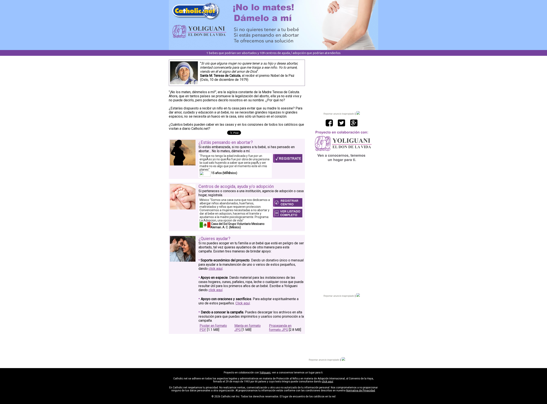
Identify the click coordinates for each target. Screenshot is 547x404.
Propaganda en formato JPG (280, 328)
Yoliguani (265, 372)
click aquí (215, 269)
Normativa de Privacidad (360, 390)
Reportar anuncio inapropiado (338, 113)
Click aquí (242, 303)
